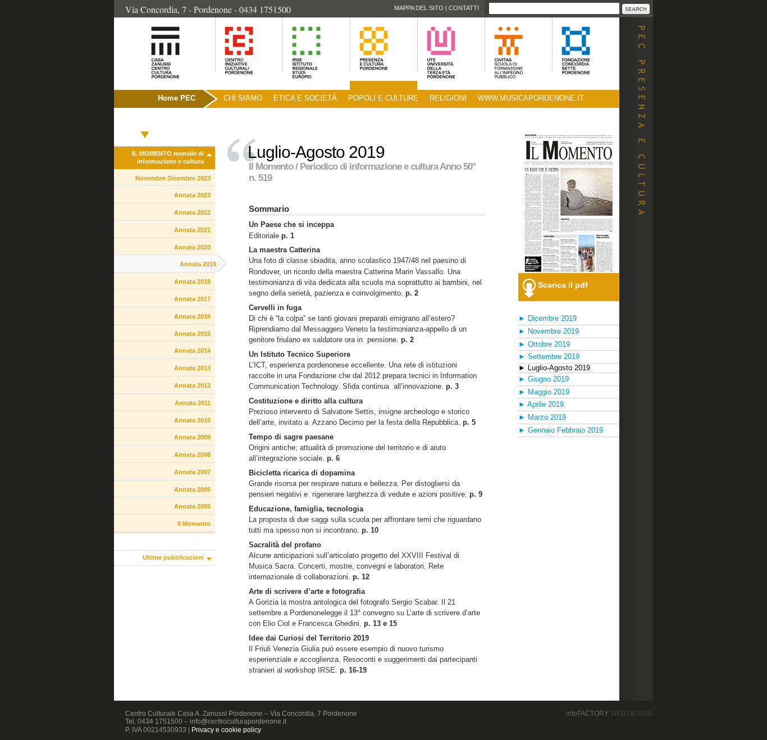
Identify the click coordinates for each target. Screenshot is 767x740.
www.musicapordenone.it (531, 98)
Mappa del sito (419, 7)
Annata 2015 (192, 333)
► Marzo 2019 (542, 417)
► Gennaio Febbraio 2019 (560, 430)
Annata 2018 (192, 281)
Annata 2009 (192, 437)
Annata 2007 (192, 472)
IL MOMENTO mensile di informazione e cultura (168, 157)
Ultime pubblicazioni (173, 557)
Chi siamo (242, 98)
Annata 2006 (192, 489)
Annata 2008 (192, 454)
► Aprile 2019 (541, 404)
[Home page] (151, 84)
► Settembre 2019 (548, 356)
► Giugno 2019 (543, 379)
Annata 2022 (192, 212)
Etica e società (305, 98)
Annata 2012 (192, 385)
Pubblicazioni (145, 122)
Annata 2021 (192, 229)
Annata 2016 (192, 316)
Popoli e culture (383, 98)
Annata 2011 (193, 402)
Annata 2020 (192, 247)
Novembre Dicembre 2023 (173, 178)
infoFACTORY (609, 714)
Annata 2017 (192, 299)
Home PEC (176, 98)
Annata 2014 (192, 350)
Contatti (464, 7)
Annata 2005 (192, 506)
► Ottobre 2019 (544, 344)
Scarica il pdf (563, 284)
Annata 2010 (192, 420)
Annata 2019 (198, 264)
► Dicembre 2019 (547, 318)
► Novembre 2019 (548, 331)
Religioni (448, 98)
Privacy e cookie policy (226, 730)
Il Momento (194, 523)
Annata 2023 (192, 195)
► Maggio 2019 (543, 392)
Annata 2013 (192, 368)
